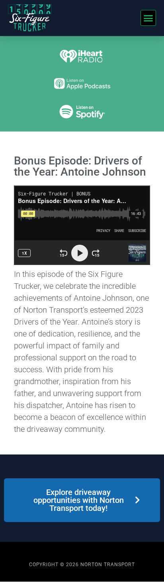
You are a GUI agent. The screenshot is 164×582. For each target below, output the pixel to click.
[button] (148, 18)
